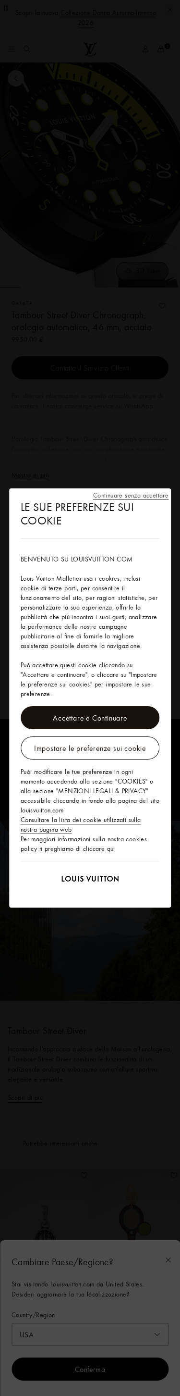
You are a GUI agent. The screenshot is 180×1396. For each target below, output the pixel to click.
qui (111, 848)
